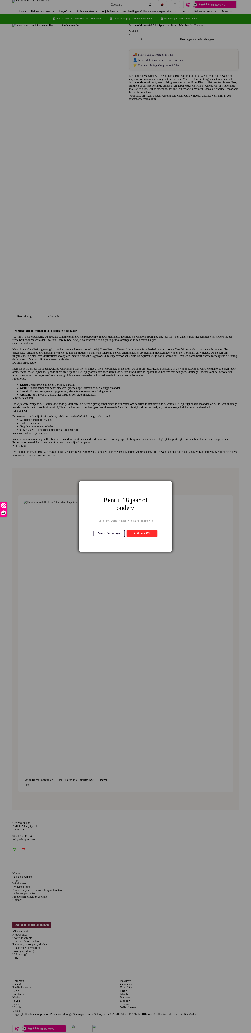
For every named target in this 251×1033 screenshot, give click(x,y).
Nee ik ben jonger (109, 533)
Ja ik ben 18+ (142, 533)
